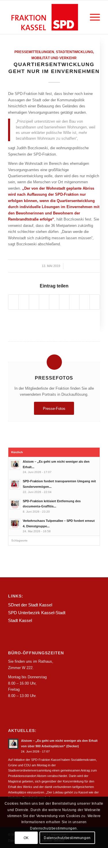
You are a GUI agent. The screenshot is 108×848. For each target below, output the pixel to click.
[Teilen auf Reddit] (84, 302)
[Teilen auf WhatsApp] (34, 302)
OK (26, 838)
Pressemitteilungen (34, 52)
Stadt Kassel (20, 620)
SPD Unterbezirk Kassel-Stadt (36, 612)
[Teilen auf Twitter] (24, 302)
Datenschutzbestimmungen (67, 838)
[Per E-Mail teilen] (95, 302)
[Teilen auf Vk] (74, 302)
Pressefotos (54, 377)
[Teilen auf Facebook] (13, 302)
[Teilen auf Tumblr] (64, 302)
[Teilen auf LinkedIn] (54, 302)
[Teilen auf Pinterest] (44, 302)
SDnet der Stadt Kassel (30, 604)
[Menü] (92, 17)
